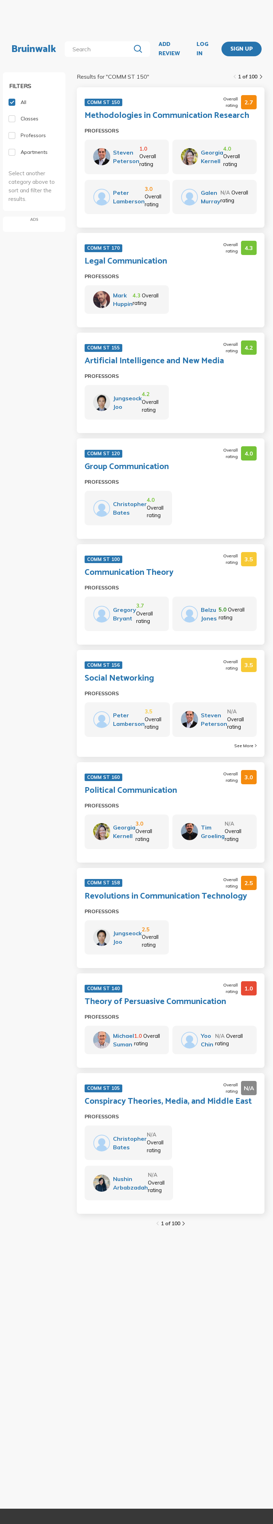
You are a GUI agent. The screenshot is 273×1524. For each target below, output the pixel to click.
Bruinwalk (33, 49)
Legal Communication (126, 261)
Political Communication (131, 790)
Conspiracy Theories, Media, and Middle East (168, 1101)
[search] (99, 49)
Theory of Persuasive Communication (155, 1001)
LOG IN (202, 49)
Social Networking (119, 678)
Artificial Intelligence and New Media (154, 361)
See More (243, 745)
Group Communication (127, 467)
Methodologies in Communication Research (167, 115)
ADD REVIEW (169, 49)
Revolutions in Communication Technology (166, 896)
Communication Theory (129, 572)
